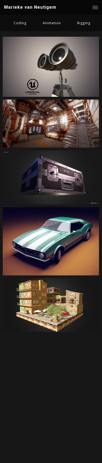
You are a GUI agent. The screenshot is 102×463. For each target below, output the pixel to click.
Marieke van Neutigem (30, 7)
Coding (20, 23)
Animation (52, 23)
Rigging (83, 23)
